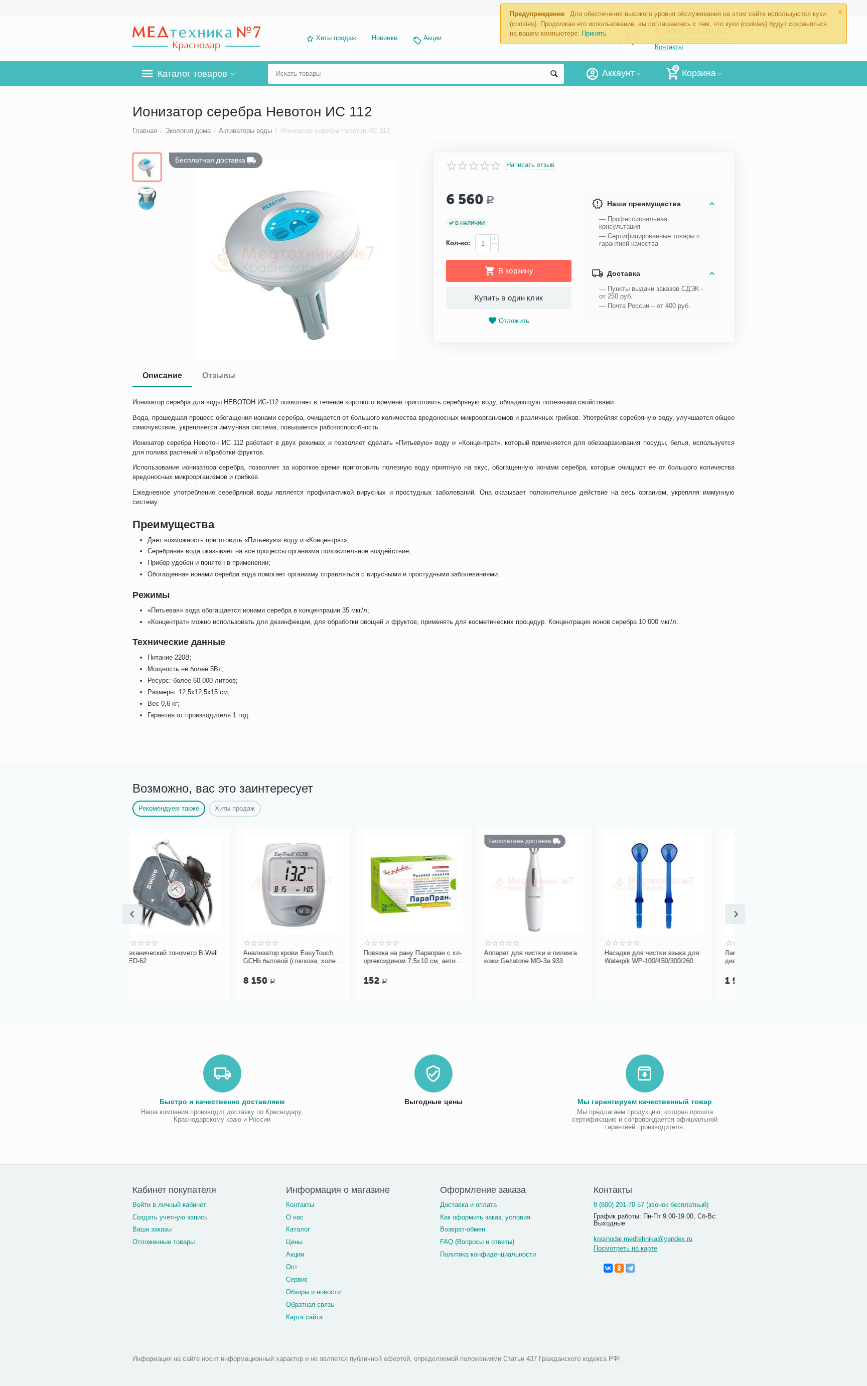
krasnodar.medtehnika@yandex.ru (643, 1239)
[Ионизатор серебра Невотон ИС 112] (294, 260)
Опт (292, 1267)
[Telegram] (630, 1268)
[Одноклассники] (619, 1268)
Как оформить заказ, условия (485, 1217)
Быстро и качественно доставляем (222, 1102)
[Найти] (554, 74)
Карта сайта (304, 1317)
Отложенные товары (163, 1242)
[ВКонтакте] (608, 1268)
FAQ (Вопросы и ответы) (477, 1242)
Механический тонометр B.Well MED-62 (187, 957)
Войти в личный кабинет (169, 1204)
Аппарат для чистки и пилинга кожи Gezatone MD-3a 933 (547, 957)
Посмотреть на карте (625, 1248)
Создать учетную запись (170, 1217)
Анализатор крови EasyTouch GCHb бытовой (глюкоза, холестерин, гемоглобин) (307, 957)
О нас (295, 1217)
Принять (594, 33)
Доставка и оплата (468, 1204)
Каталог (298, 1229)
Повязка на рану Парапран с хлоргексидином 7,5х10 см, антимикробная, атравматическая (430, 957)
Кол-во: (458, 243)
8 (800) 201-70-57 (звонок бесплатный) (651, 1204)
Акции (432, 38)
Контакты (300, 1204)
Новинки (384, 38)
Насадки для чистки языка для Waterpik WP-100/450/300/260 (669, 957)
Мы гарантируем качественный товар (644, 1102)
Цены (294, 1242)
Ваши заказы (152, 1229)
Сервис (297, 1279)
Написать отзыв (530, 165)
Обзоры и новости (313, 1292)
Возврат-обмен (462, 1229)
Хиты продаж (336, 38)
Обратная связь (310, 1304)
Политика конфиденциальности (488, 1254)
